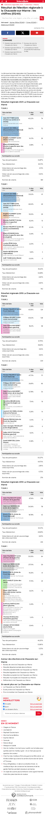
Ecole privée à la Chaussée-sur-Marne (16, 690)
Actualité (7, 704)
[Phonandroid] (33, 812)
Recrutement (22, 787)
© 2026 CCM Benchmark (22, 791)
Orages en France (9, 727)
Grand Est (28, 5)
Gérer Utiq (19, 789)
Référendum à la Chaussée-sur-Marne (16, 680)
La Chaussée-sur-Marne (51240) (14, 687)
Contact (40, 785)
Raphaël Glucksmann (11, 732)
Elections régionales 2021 (14, 5)
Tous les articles (9, 787)
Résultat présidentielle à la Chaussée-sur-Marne (20, 670)
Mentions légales (28, 789)
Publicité (34, 785)
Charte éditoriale (25, 785)
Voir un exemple (36, 704)
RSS (16, 787)
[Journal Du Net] (11, 804)
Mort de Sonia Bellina (11, 735)
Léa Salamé (7, 730)
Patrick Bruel (8, 743)
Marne (36, 5)
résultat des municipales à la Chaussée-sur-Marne (19, 80)
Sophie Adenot (8, 738)
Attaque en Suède (9, 745)
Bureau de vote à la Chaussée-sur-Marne (17, 665)
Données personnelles (34, 787)
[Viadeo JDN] (33, 808)
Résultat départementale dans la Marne (17, 667)
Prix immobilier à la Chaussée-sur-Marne (18, 692)
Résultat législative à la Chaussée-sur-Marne (19, 672)
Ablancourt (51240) (7, 25)
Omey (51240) (31, 22)
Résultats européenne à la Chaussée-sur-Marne (20, 675)
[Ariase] (11, 812)
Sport (6, 707)
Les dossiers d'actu (11, 709)
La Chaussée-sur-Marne (31, 48)
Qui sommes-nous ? (9, 785)
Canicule (6, 740)
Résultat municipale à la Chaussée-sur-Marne (19, 678)
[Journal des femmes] (11, 800)
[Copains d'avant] (11, 808)
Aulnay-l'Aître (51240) (17, 22)
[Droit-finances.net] (33, 804)
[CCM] (33, 800)
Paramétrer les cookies (8, 789)
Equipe (18, 785)
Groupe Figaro (39, 789)
